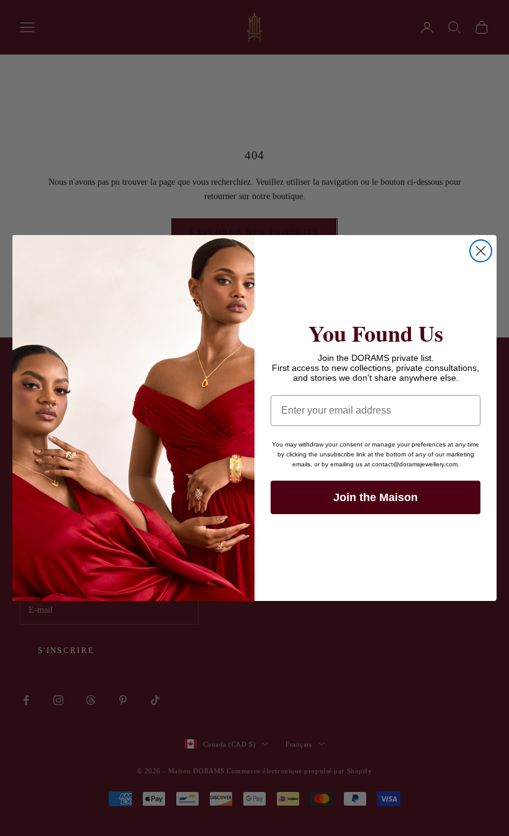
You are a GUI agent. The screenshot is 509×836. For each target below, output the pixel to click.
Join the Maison (375, 497)
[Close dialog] (481, 251)
